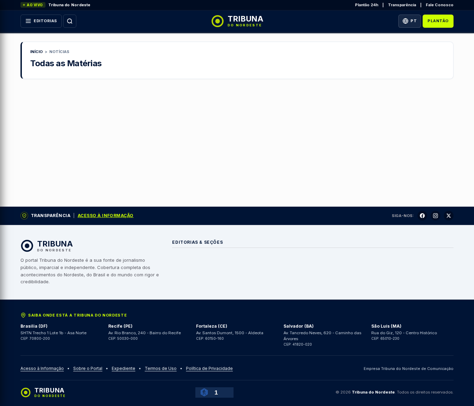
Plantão (438, 20)
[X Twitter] (449, 216)
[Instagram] (435, 216)
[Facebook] (422, 216)
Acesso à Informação (106, 215)
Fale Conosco (440, 4)
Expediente (123, 368)
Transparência (402, 4)
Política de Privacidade (209, 368)
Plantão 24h (366, 4)
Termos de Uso (161, 368)
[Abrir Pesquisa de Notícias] (69, 21)
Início (36, 51)
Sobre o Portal (87, 368)
